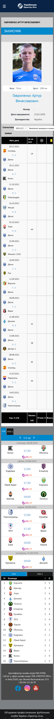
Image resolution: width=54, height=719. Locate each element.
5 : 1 (14, 287)
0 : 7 (14, 174)
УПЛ (3, 431)
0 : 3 (14, 363)
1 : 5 (14, 268)
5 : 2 (14, 155)
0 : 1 (14, 193)
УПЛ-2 (10, 431)
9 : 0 (14, 231)
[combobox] (20, 128)
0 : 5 (14, 344)
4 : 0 (14, 212)
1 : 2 (14, 250)
